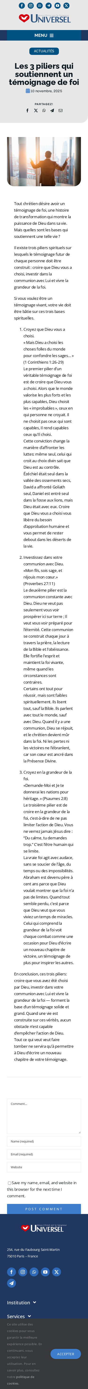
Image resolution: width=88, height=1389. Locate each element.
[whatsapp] (39, 5)
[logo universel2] (44, 15)
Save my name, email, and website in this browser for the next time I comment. (42, 1189)
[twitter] (66, 5)
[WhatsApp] (44, 110)
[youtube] (57, 5)
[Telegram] (48, 5)
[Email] (60, 110)
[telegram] (11, 1283)
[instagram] (30, 5)
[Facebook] (27, 110)
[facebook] (22, 5)
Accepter (65, 1354)
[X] (36, 110)
